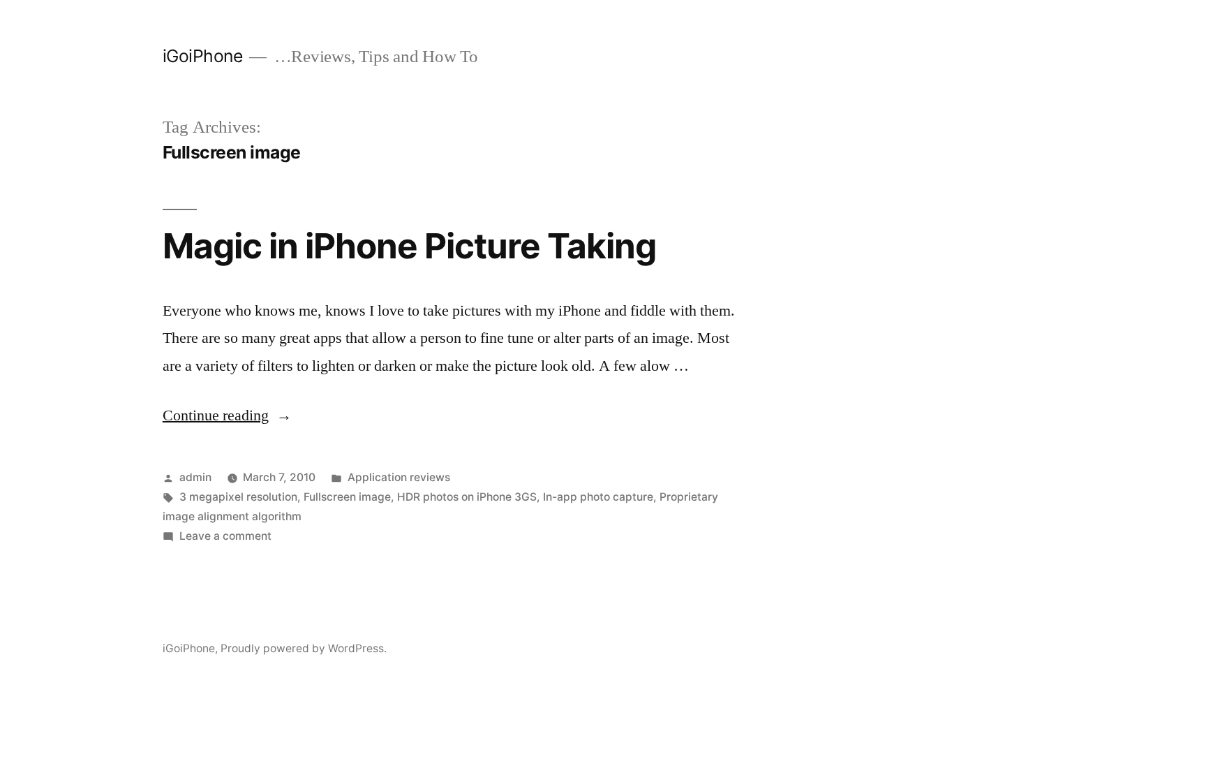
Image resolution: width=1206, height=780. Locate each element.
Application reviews (399, 477)
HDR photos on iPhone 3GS (467, 496)
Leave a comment (225, 536)
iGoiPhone (203, 55)
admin (195, 477)
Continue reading (227, 415)
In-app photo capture (598, 496)
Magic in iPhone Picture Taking (409, 246)
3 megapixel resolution (238, 496)
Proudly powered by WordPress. (304, 648)
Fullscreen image (347, 496)
